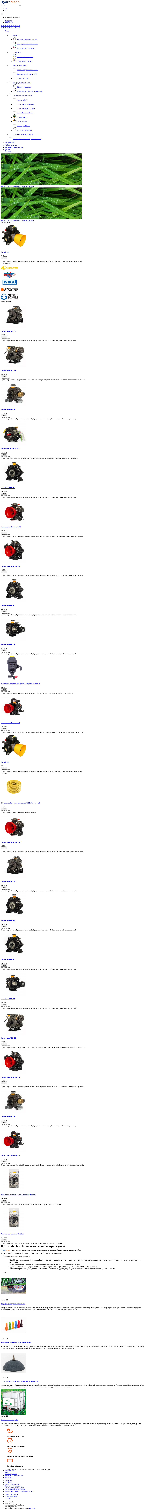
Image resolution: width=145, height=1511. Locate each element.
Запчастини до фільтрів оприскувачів (29, 91)
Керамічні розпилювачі (24, 61)
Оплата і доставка (11, 146)
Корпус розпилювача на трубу (27, 39)
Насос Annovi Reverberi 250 (10, 566)
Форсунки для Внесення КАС (27, 74)
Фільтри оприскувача (24, 87)
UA (6, 9)
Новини (7, 149)
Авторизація (9, 22)
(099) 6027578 (5, 26)
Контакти (8, 151)
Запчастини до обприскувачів (23, 134)
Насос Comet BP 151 (8, 644)
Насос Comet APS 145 (8, 331)
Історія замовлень (11, 1496)
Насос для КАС (22, 100)
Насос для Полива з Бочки (26, 108)
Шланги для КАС (23, 78)
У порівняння (5, 260)
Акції (6, 144)
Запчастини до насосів (24, 130)
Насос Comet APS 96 (8, 409)
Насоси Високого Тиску (25, 113)
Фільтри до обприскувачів (21, 83)
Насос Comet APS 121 (8, 370)
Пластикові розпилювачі (25, 57)
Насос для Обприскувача (25, 104)
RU (6, 10)
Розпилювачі (17, 52)
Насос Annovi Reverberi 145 (10, 723)
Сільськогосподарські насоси (22, 95)
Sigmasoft (32, 1508)
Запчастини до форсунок (25, 48)
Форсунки (16, 35)
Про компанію (9, 142)
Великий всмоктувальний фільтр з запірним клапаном (20, 684)
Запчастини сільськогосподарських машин (27, 139)
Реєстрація (8, 21)
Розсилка (8, 1498)
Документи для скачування (14, 147)
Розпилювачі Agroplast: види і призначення (16, 1342)
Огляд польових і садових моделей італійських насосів (20, 1381)
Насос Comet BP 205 (8, 605)
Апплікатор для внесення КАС (27, 70)
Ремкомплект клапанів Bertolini (12, 1234)
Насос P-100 (5, 252)
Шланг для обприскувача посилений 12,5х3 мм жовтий (20, 803)
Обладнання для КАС (20, 65)
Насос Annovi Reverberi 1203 (11, 527)
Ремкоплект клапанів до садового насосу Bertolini (18, 1195)
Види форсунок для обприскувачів (13, 1304)
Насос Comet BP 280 (8, 488)
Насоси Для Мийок (23, 126)
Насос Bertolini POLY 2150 (10, 448)
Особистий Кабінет (11, 1494)
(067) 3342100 (15, 26)
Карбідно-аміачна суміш (9, 1420)
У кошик (4, 258)
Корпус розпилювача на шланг (27, 44)
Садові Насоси (22, 121)
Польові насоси (22, 117)
